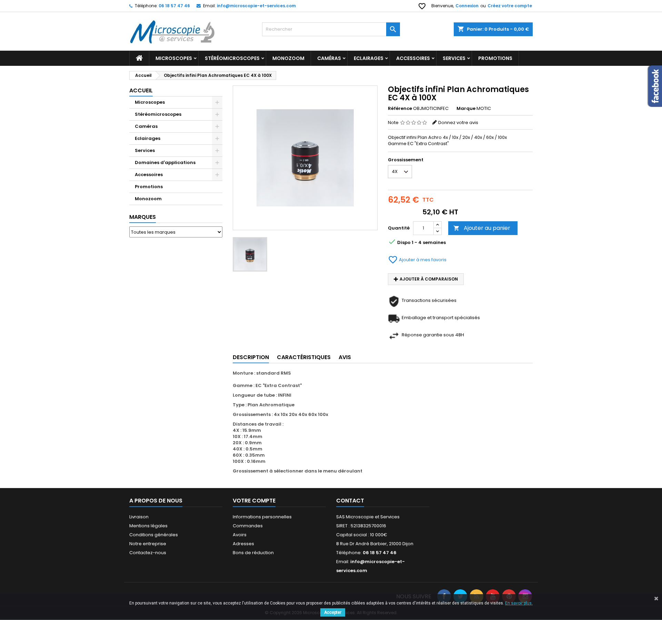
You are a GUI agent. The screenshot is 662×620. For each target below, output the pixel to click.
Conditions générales (153, 534)
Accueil (141, 90)
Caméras (329, 58)
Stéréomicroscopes (232, 58)
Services (454, 58)
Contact (350, 501)
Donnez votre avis (458, 122)
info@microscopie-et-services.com (256, 6)
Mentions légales (148, 525)
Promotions (495, 58)
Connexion (467, 6)
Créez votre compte (510, 6)
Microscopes (174, 58)
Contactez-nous (147, 552)
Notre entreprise (147, 543)
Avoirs (240, 534)
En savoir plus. (519, 603)
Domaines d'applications (165, 162)
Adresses (243, 543)
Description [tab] (251, 357)
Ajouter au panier (481, 228)
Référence (400, 108)
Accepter (332, 612)
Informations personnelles (262, 517)
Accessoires (413, 58)
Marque (466, 108)
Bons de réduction (253, 552)
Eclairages (368, 58)
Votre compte (254, 501)
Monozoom (288, 58)
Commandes (248, 525)
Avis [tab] (345, 357)
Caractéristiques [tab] (304, 357)
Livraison (139, 517)
